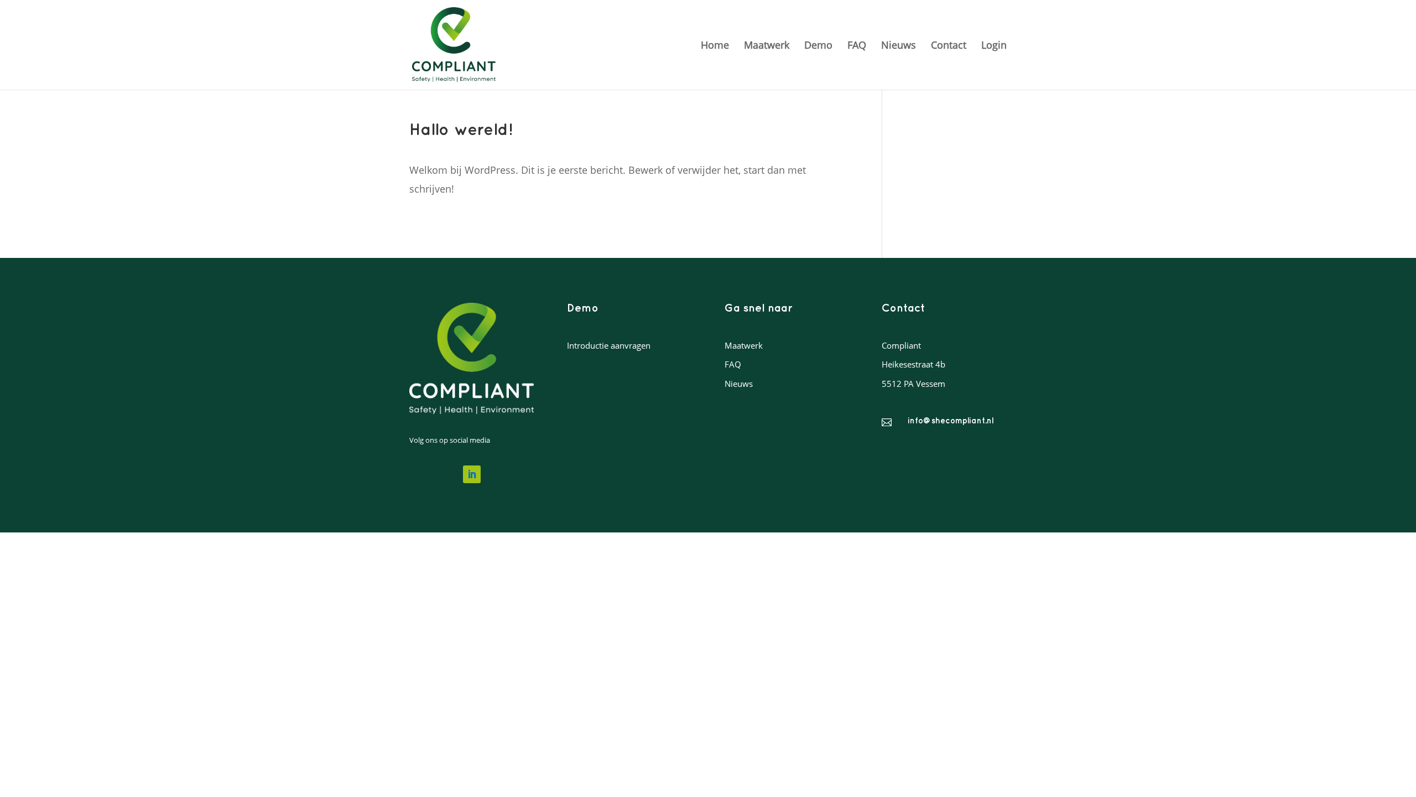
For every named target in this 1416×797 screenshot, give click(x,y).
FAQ (856, 46)
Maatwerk (766, 46)
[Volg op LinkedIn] (472, 474)
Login (994, 46)
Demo (818, 46)
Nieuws (898, 46)
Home (715, 46)
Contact (948, 46)
